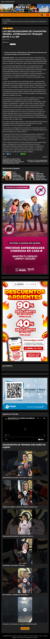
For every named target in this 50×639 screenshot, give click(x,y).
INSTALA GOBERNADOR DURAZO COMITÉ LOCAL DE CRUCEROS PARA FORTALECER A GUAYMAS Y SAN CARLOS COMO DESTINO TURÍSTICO (18, 179)
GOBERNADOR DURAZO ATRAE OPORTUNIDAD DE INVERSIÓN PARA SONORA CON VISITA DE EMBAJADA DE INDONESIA (41, 178)
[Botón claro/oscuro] (42, 15)
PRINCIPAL (10, 28)
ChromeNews (28, 637)
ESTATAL (5, 28)
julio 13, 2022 (6, 39)
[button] (2, 14)
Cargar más (25, 628)
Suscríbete (48, 15)
